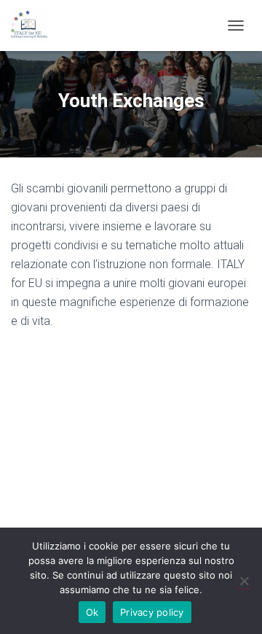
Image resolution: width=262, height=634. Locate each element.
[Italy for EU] (34, 25)
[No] (244, 581)
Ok (92, 612)
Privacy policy (152, 612)
